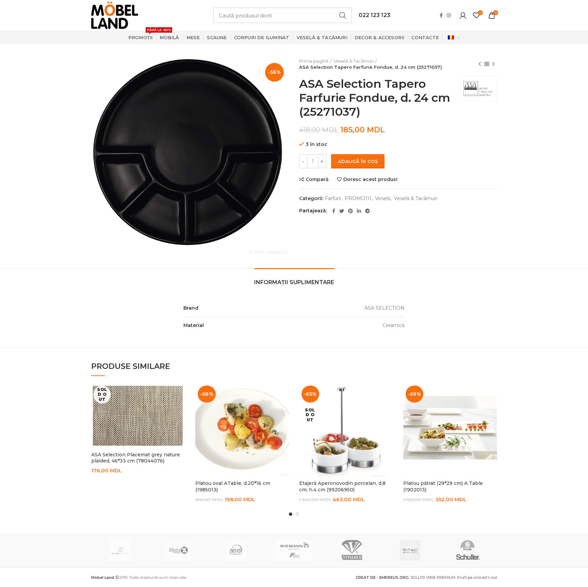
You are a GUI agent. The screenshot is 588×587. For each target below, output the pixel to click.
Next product (493, 64)
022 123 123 (374, 15)
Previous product (479, 64)
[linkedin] (359, 211)
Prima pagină (313, 61)
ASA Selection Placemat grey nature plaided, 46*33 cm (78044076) (135, 458)
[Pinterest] (350, 211)
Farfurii (333, 198)
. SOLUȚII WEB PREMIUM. (406, 577)
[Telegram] (367, 211)
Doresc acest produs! (370, 179)
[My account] (463, 15)
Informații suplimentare (294, 282)
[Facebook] (441, 15)
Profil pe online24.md (477, 577)
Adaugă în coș (358, 161)
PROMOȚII (358, 198)
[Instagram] (449, 15)
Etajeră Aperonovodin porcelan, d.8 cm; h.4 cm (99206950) (342, 486)
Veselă (382, 198)
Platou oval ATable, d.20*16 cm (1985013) (232, 486)
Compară (317, 179)
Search (342, 15)
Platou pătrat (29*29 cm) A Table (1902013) (443, 486)
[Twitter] (341, 211)
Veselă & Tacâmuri (353, 61)
